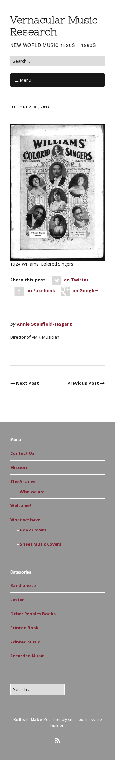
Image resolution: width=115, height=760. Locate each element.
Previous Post (83, 383)
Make (36, 719)
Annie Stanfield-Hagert (44, 324)
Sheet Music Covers (40, 544)
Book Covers (33, 530)
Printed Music (31, 351)
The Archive (22, 481)
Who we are (32, 492)
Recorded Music (27, 656)
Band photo (23, 585)
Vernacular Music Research (54, 26)
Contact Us (22, 453)
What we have (25, 519)
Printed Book (24, 628)
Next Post (27, 383)
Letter (17, 599)
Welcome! (20, 505)
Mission (18, 467)
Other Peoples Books (33, 614)
